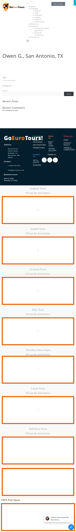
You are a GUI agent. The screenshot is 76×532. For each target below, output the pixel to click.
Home (33, 6)
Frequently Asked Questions (42, 29)
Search (5, 91)
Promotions (39, 22)
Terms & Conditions (39, 34)
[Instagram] (49, 160)
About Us (34, 24)
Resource (34, 26)
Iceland (38, 17)
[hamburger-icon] (27, 3)
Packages (34, 9)
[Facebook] (44, 160)
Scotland (38, 15)
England (38, 20)
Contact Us (35, 37)
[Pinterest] (55, 160)
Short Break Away (9, 80)
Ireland (37, 11)
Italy (36, 13)
